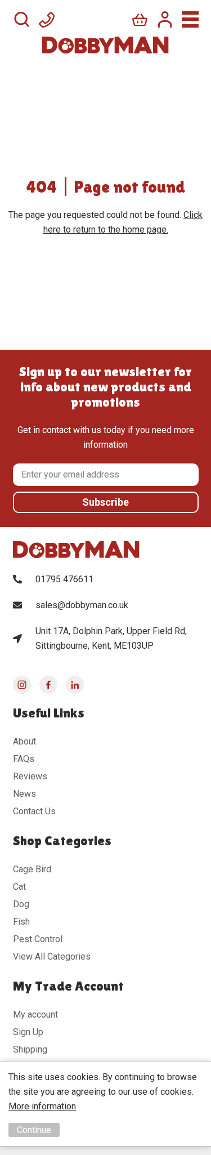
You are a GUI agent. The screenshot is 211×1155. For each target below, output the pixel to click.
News (24, 793)
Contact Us (34, 811)
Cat (19, 886)
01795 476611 (64, 579)
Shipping (30, 1049)
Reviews (30, 776)
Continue (34, 1130)
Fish (21, 921)
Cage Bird (32, 869)
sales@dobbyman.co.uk (81, 605)
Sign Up (28, 1032)
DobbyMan (105, 45)
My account (35, 1014)
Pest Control (37, 939)
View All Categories (52, 956)
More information (42, 1106)
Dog (21, 904)
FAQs (23, 758)
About (24, 741)
